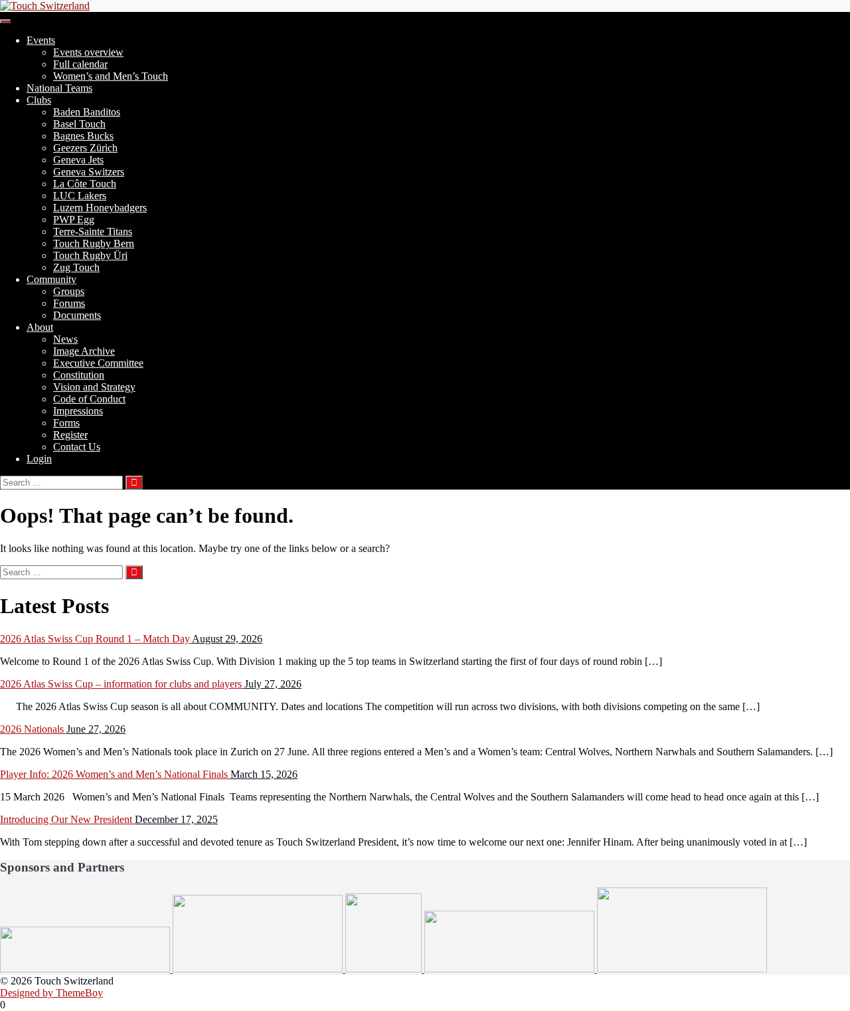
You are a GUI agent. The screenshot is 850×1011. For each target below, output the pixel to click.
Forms (66, 422)
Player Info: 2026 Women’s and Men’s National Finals (115, 774)
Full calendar (80, 64)
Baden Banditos (86, 112)
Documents (77, 315)
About (40, 327)
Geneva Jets (78, 159)
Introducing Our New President (67, 819)
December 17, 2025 (176, 819)
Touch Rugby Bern (93, 243)
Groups (68, 291)
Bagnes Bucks (83, 135)
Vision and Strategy (94, 387)
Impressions (78, 410)
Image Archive (84, 351)
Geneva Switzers (88, 171)
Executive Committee (98, 363)
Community (51, 279)
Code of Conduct (89, 399)
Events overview (88, 52)
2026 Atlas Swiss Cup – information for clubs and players (122, 683)
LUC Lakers (79, 195)
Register (70, 434)
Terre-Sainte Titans (92, 231)
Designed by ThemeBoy (51, 992)
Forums (69, 303)
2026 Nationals (33, 729)
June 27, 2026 (96, 729)
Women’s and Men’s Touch (110, 76)
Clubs (39, 100)
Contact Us (76, 446)
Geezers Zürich (85, 147)
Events (41, 40)
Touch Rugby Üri (90, 255)
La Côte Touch (84, 183)
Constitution (78, 375)
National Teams (59, 88)
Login (39, 458)
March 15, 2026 (264, 774)
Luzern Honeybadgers (100, 207)
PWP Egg (73, 219)
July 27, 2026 (272, 683)
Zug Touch (76, 267)
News (65, 339)
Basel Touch (79, 124)
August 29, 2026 (227, 638)
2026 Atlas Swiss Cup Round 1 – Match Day (96, 638)
